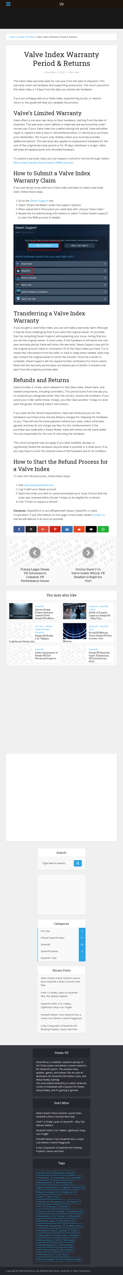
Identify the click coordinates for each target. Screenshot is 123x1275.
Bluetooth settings (64, 1172)
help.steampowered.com (38, 485)
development (45, 1182)
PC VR (42, 1206)
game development (49, 1187)
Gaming (80, 1187)
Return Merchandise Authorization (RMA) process (43, 162)
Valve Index (44, 1235)
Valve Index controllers (67, 1235)
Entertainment (64, 1182)
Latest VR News (26, 36)
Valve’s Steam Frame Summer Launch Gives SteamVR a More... (45, 614)
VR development (47, 1244)
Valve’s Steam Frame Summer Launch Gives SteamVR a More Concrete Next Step (60, 982)
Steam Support (39, 200)
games (67, 1187)
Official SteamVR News (43, 628)
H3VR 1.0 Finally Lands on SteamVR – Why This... (99, 615)
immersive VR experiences (52, 1201)
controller (76, 1177)
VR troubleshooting (70, 1259)
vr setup (63, 1254)
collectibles (60, 1177)
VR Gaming (66, 1244)
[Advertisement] (64, 18)
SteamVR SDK (67, 1220)
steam (62, 1216)
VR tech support (47, 1259)
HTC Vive (39, 626)
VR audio (69, 1240)
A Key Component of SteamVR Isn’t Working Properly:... (46, 655)
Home (12, 36)
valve (75, 1230)
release (64, 1206)
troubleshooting (47, 1230)
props (53, 1206)
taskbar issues (74, 1225)
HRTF (42, 1196)
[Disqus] (61, 711)
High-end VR (69, 1192)
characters (44, 1177)
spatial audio (76, 1211)
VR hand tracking (47, 1249)
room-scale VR (46, 1211)
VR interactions (46, 1254)
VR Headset (67, 1249)
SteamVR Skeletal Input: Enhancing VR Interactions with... (99, 657)
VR (59, 1240)
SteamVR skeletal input (50, 1225)
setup (62, 1211)
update (63, 1230)
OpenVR (75, 1201)
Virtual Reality (46, 1240)
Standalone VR (46, 1216)
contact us (98, 515)
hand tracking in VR (48, 1192)
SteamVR (39, 606)
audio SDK (44, 1172)
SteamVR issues (47, 1220)
